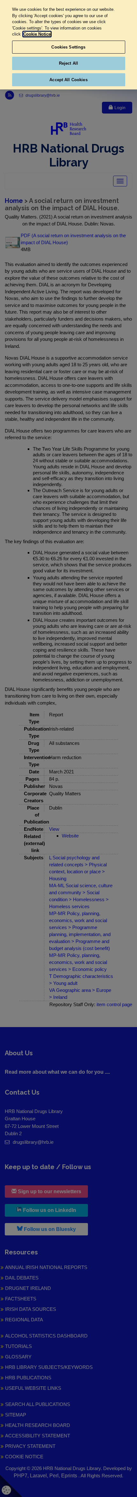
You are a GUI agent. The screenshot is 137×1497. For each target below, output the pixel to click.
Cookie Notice (37, 34)
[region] (68, 44)
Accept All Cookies (68, 79)
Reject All (68, 63)
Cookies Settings (68, 47)
